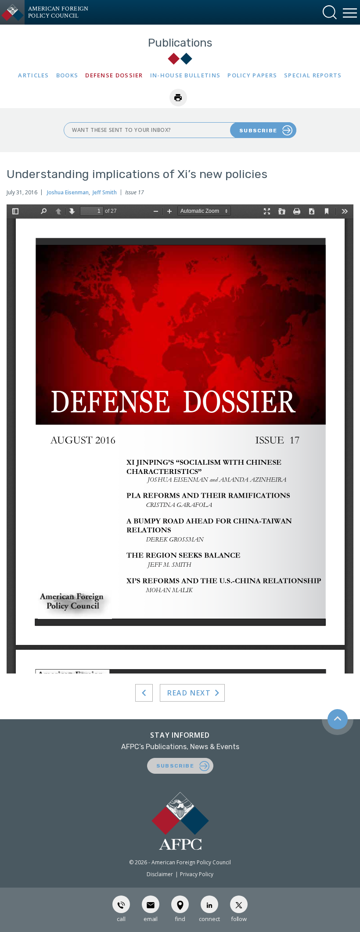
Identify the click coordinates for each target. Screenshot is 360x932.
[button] (330, 12)
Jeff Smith (105, 192)
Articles (33, 75)
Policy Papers (252, 75)
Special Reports (313, 75)
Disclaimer (160, 874)
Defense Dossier (114, 75)
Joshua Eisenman (68, 192)
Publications (180, 43)
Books (67, 75)
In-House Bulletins (185, 75)
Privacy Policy (196, 874)
